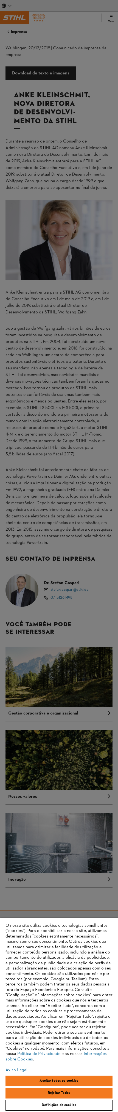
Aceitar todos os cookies (59, 1080)
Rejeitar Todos (59, 1092)
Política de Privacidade (38, 1054)
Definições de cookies (59, 1105)
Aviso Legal (16, 1070)
